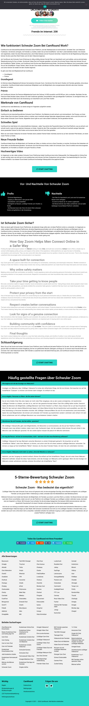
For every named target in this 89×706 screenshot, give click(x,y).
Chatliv (21, 605)
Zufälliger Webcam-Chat (44, 652)
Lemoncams (58, 573)
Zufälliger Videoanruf (43, 640)
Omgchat (39, 608)
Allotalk (4, 567)
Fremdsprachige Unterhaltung (42, 659)
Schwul (64, 249)
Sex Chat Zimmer (42, 656)
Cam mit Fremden (7, 646)
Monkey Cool (41, 586)
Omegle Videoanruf (42, 627)
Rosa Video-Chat (59, 598)
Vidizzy (74, 570)
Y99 (20, 577)
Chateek (74, 580)
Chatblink (5, 577)
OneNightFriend (59, 589)
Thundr (74, 595)
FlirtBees (74, 577)
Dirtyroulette (40, 602)
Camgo (39, 611)
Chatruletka (22, 598)
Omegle (4, 564)
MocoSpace (23, 608)
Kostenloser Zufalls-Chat (26, 637)
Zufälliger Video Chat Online (43, 643)
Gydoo (39, 605)
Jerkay (56, 567)
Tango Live (75, 586)
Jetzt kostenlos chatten (9, 654)
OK (45, 6)
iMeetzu (21, 595)
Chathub (4, 580)
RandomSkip (75, 592)
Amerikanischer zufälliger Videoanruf (79, 650)
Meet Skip (22, 592)
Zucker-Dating (58, 664)
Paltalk (4, 608)
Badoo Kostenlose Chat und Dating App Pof (9, 633)
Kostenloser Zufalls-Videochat (25, 645)
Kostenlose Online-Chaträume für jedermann (25, 632)
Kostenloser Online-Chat (26, 627)
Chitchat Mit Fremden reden (60, 605)
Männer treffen (76, 664)
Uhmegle (74, 583)
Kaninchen (57, 613)
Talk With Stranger (25, 561)
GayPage (57, 570)
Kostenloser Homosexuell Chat (9, 658)
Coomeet (4, 595)
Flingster (39, 595)
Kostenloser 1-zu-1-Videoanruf (77, 655)
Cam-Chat (5, 637)
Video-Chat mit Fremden (61, 644)
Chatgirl (74, 611)
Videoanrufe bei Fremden (61, 638)
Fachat (56, 602)
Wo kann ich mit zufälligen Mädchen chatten (60, 649)
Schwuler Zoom (6, 667)
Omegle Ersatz (76, 646)
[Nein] (86, 4)
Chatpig (4, 586)
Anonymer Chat (76, 630)
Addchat (4, 611)
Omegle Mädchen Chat (26, 659)
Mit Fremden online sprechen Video (77, 660)
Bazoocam (5, 561)
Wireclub (22, 573)
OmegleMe (5, 614)
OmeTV (4, 605)
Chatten (79, 307)
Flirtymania (22, 589)
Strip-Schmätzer (41, 614)
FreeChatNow (41, 573)
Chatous (39, 580)
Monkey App (75, 608)
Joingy (56, 610)
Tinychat (22, 564)
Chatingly (74, 598)
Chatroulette (5, 589)
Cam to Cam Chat (7, 643)
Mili (20, 614)
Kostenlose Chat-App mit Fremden (26, 663)
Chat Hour (40, 561)
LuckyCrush (57, 561)
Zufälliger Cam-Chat (43, 636)
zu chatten (38, 326)
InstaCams (75, 564)
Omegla (74, 602)
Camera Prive (58, 660)
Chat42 (4, 573)
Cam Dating (5, 640)
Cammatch (57, 586)
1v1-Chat (74, 627)
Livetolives (40, 577)
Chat (43, 249)
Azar (73, 573)
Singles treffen (23, 667)
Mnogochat (5, 602)
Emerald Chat (23, 602)
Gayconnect (40, 598)
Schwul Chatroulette (60, 657)
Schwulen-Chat (23, 653)
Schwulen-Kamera (24, 650)
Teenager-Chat (58, 635)
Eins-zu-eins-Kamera (43, 633)
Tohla (21, 567)
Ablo (20, 611)
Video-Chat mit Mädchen (61, 641)
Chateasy (39, 567)
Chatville (39, 583)
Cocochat (22, 580)
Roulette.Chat (58, 564)
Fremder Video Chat (43, 664)
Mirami (74, 567)
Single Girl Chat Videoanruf (76, 634)
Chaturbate (57, 583)
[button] (21, 542)
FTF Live (56, 592)
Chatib (21, 583)
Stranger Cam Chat (60, 654)
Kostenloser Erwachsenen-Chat (7, 650)
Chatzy (4, 592)
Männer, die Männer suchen (8, 663)
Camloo (39, 589)
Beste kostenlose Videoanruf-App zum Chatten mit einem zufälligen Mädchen (78, 640)
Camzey (56, 595)
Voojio (21, 570)
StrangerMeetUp (59, 577)
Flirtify (73, 589)
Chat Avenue (40, 564)
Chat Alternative (6, 570)
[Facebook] (46, 685)
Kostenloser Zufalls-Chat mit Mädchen (26, 641)
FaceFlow (5, 598)
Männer (29, 249)
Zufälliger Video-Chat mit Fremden (44, 648)
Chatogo (4, 583)
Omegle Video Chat (42, 630)
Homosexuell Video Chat (26, 656)
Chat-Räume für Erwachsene (6, 628)
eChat (21, 586)
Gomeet (74, 561)
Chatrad (39, 592)
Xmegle (74, 605)
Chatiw (39, 570)
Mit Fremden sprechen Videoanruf (61, 628)
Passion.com (58, 580)
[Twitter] (51, 685)
